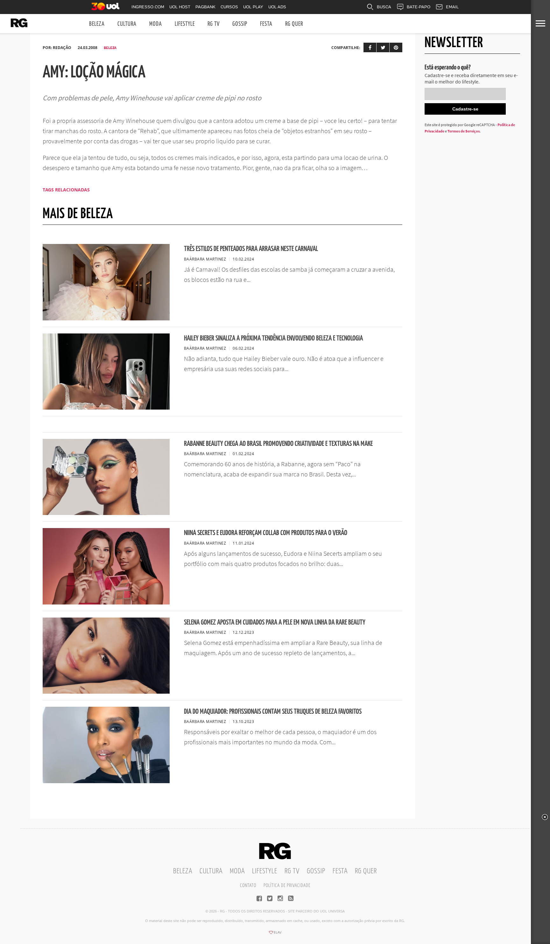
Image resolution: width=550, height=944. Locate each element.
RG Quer (294, 24)
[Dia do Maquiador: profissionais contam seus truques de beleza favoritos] (106, 781)
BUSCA (384, 6)
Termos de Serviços (464, 131)
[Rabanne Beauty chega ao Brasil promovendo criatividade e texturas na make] (106, 513)
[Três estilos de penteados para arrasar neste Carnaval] (106, 318)
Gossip (239, 24)
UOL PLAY (253, 6)
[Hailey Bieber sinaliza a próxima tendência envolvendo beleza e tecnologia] (106, 407)
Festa (266, 24)
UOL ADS (277, 6)
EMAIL (452, 6)
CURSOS (229, 6)
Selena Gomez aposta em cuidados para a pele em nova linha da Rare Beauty (274, 622)
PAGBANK (205, 6)
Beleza (97, 24)
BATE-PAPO (418, 6)
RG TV (214, 24)
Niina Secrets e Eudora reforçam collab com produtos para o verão (265, 533)
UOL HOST (179, 6)
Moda (155, 24)
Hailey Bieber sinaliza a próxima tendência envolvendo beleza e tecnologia (273, 338)
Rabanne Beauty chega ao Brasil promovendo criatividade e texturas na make (278, 443)
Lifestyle (185, 24)
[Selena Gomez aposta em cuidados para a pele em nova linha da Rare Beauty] (106, 691)
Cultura (127, 24)
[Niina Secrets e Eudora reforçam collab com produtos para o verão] (106, 602)
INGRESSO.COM (147, 6)
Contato (248, 885)
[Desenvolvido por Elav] (275, 934)
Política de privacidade (287, 885)
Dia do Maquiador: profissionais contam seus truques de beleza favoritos (273, 711)
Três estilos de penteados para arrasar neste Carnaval (251, 249)
